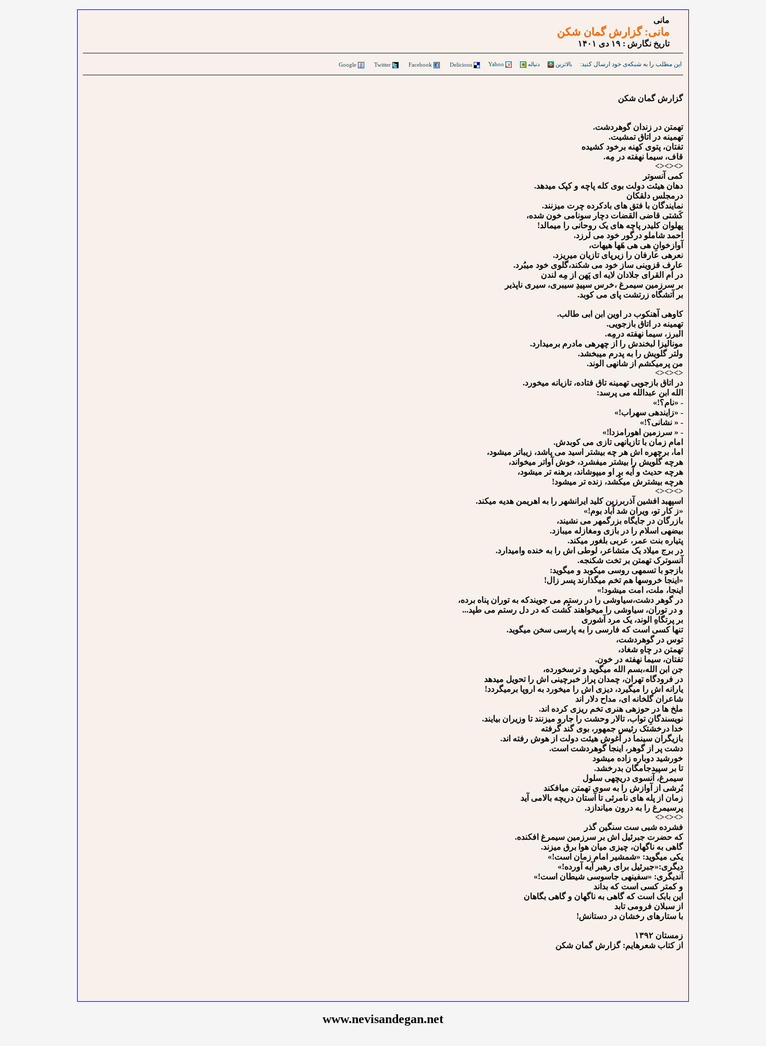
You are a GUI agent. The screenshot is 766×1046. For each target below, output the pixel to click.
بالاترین (563, 64)
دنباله (533, 64)
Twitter (382, 64)
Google (347, 64)
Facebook (420, 64)
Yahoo (496, 64)
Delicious (461, 64)
